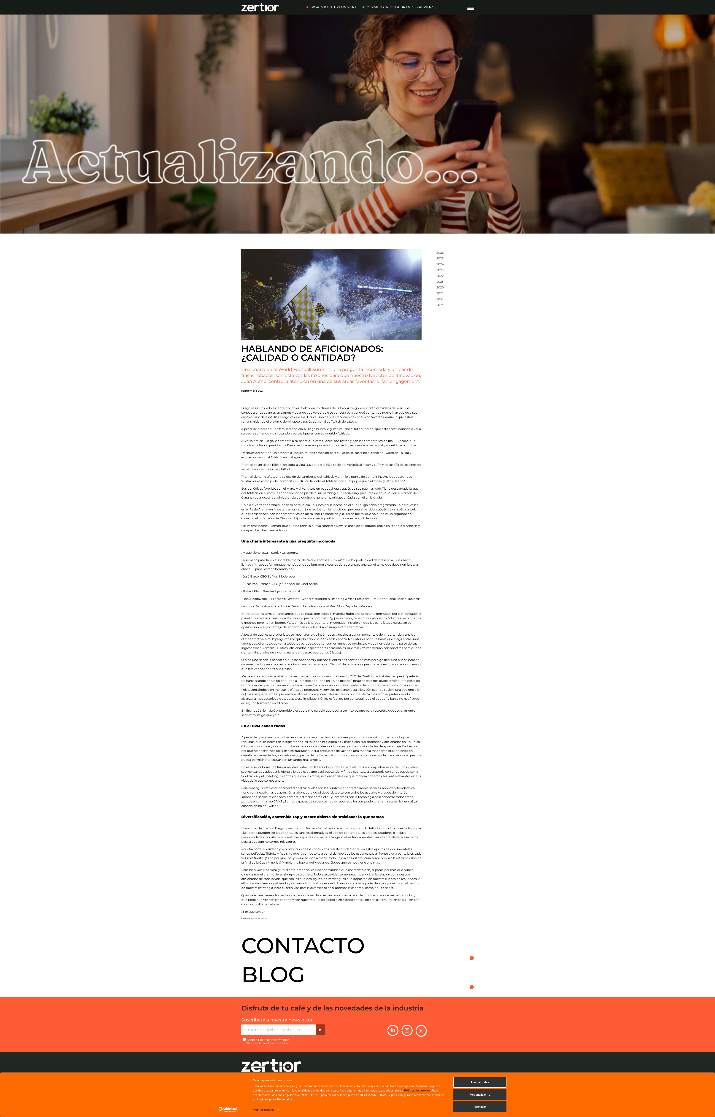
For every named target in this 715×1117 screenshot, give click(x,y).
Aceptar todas (480, 1082)
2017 (439, 305)
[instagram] (407, 1031)
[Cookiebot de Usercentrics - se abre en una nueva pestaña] (228, 1110)
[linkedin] (392, 1031)
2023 (440, 270)
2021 (439, 281)
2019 (439, 293)
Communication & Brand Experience (401, 7)
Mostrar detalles (263, 1109)
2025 (440, 258)
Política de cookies (417, 1090)
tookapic (254, 918)
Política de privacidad (274, 1040)
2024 (440, 264)
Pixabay (264, 918)
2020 (440, 287)
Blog (273, 974)
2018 (439, 299)
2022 (440, 276)
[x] (421, 1031)
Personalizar (477, 1094)
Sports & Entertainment (333, 7)
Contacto (303, 946)
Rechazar (480, 1106)
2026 (440, 252)
